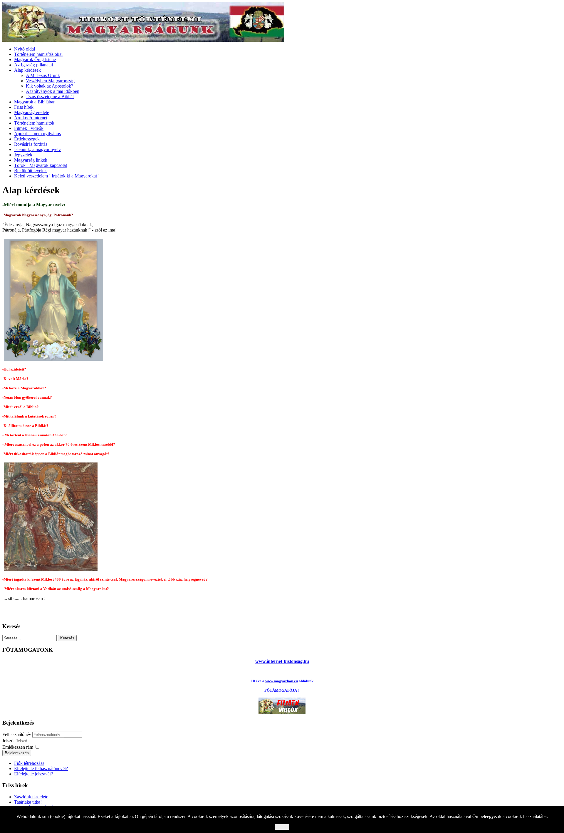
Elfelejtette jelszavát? (33, 773)
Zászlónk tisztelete (31, 796)
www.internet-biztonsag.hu (282, 661)
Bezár (282, 827)
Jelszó (8, 740)
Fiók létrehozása (29, 763)
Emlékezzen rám (17, 747)
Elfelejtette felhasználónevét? (41, 768)
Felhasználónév (16, 734)
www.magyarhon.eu (281, 681)
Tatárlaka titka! (28, 802)
